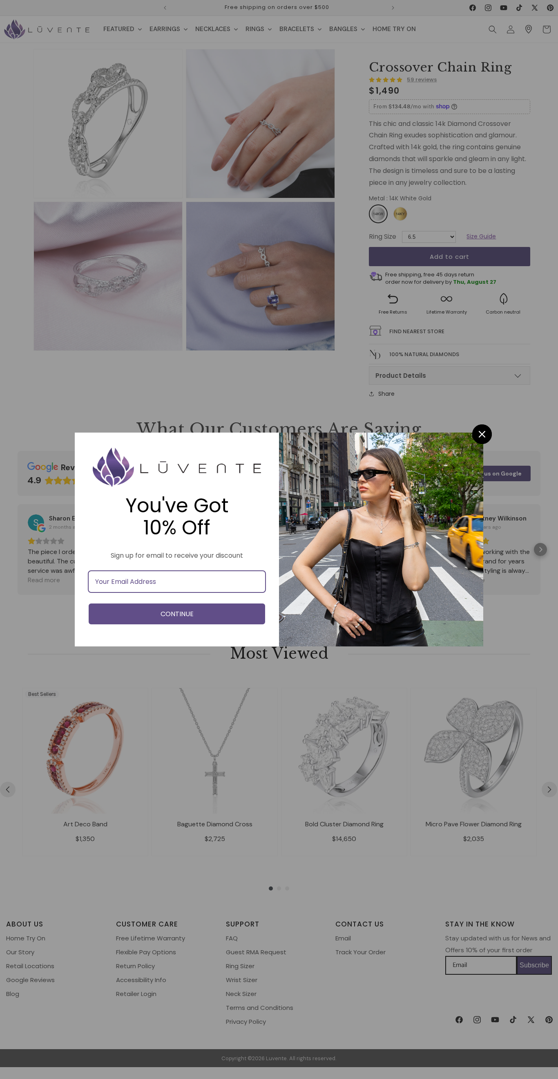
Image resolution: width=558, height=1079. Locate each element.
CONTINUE (177, 614)
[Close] (482, 434)
